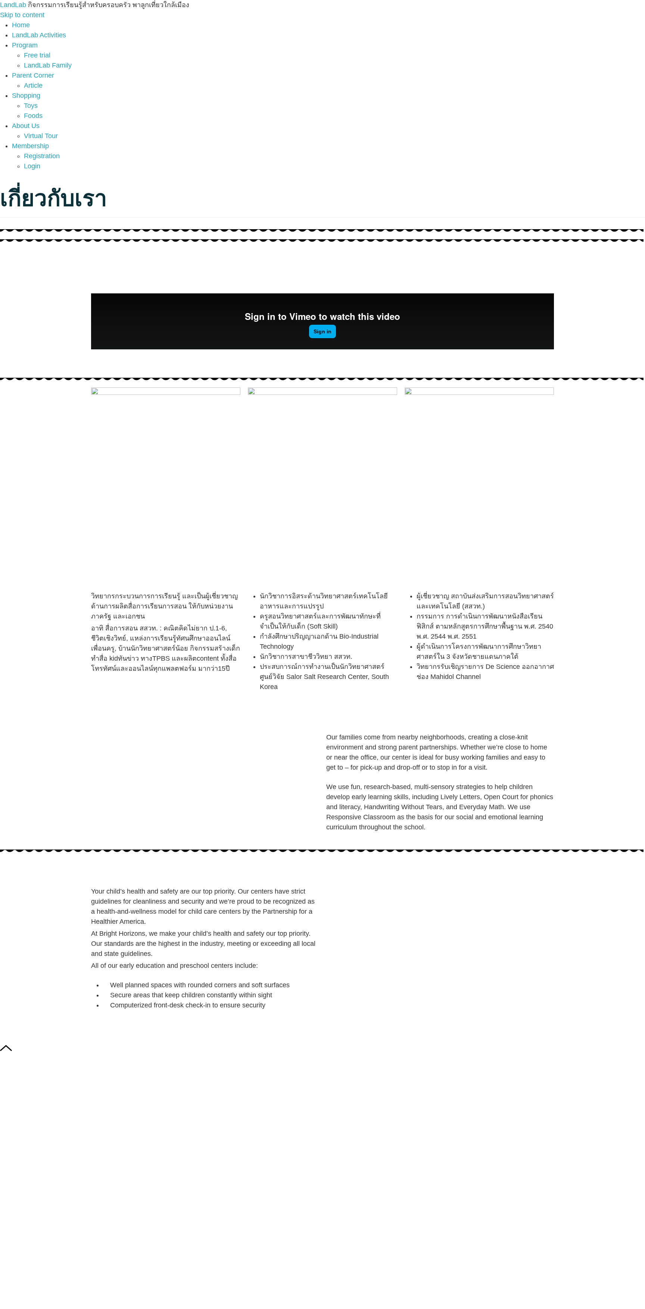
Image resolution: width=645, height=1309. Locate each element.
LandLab (14, 5)
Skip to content (22, 15)
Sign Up (52, 1293)
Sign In (75, 1293)
